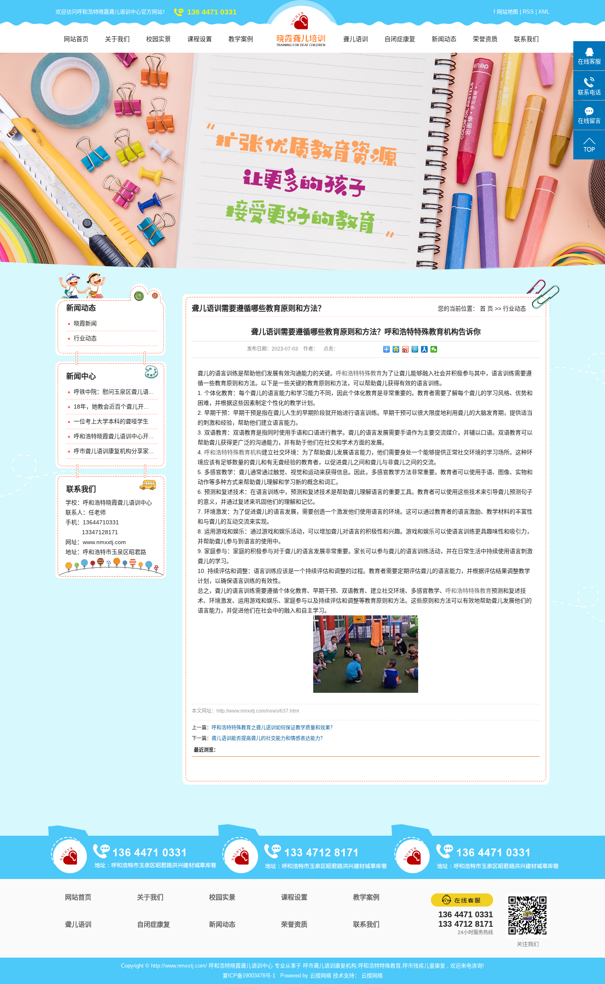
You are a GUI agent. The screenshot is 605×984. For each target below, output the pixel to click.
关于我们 (117, 38)
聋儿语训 (355, 38)
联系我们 (526, 38)
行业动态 (85, 338)
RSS (528, 12)
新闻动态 (444, 38)
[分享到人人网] (424, 349)
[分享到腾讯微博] (415, 349)
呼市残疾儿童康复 (424, 966)
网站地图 (508, 12)
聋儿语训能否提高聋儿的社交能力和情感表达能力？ (268, 738)
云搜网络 (320, 975)
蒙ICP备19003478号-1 (249, 975)
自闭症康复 (399, 38)
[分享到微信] (433, 349)
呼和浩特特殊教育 (359, 373)
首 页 (486, 308)
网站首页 (76, 38)
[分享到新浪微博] (405, 349)
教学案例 (240, 38)
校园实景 (158, 38)
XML (543, 12)
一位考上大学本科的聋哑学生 (111, 421)
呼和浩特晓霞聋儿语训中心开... (114, 436)
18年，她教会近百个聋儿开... (111, 406)
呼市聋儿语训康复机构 (329, 966)
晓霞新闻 (85, 323)
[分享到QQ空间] (396, 349)
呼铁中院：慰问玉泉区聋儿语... (114, 391)
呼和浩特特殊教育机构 (233, 452)
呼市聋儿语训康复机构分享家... (114, 451)
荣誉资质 (485, 38)
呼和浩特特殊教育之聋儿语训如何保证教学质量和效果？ (273, 728)
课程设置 (199, 38)
